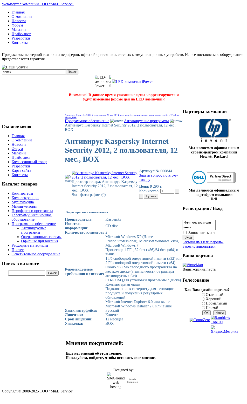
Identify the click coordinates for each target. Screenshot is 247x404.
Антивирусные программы (146, 121)
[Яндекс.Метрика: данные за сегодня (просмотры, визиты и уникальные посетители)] (224, 329)
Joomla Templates (132, 380)
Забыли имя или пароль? (203, 242)
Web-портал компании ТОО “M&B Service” (38, 4)
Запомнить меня (201, 233)
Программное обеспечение (87, 121)
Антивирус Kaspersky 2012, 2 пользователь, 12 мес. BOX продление (97, 115)
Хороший (213, 299)
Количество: (149, 191)
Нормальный (216, 303)
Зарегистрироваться (199, 246)
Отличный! (215, 294)
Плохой (212, 307)
